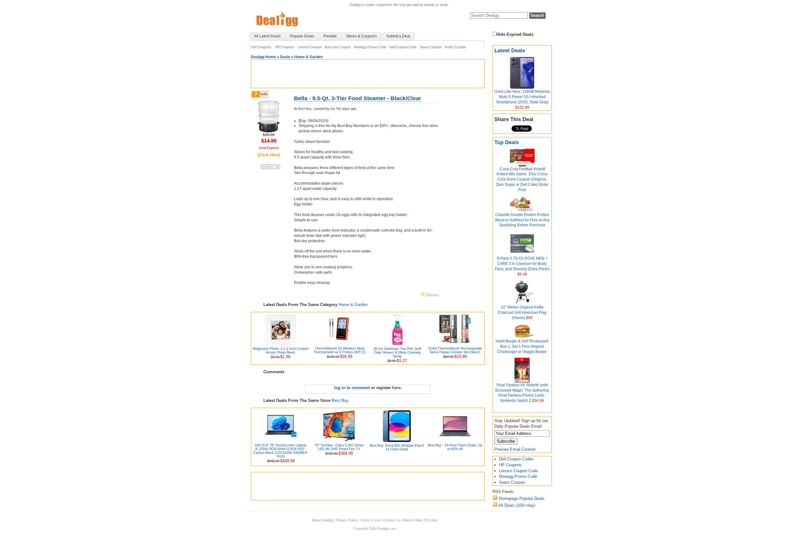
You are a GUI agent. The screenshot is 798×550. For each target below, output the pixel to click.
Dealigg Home (263, 57)
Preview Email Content (515, 449)
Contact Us (392, 520)
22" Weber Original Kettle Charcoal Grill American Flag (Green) (522, 312)
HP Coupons (285, 47)
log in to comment (352, 387)
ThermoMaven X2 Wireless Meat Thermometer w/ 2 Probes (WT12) (340, 350)
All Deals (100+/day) (516, 505)
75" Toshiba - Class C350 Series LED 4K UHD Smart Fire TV (339, 447)
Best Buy (305, 108)
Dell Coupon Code (403, 47)
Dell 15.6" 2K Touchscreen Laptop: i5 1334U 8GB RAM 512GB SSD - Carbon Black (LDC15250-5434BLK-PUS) (280, 450)
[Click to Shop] (269, 131)
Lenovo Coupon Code (518, 470)
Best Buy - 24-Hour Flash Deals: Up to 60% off (455, 447)
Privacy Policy (346, 520)
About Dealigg (322, 520)
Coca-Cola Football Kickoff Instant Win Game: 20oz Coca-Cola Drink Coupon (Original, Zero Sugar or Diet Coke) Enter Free (522, 179)
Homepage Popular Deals (521, 498)
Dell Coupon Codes (516, 459)
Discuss (432, 295)
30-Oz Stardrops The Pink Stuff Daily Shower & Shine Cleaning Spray (397, 352)
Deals (285, 57)
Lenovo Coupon (310, 47)
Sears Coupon (431, 47)
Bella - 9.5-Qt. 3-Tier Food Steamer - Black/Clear (357, 98)
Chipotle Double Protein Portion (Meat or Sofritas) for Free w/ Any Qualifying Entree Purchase (522, 220)
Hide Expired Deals (515, 34)
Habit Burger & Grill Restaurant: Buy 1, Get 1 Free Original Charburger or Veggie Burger (522, 346)
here (396, 387)
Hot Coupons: (261, 47)
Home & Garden (308, 57)
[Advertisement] (367, 74)
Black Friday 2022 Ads (420, 520)
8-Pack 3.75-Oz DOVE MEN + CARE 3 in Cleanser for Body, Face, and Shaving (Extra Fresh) (522, 263)
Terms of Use (370, 520)
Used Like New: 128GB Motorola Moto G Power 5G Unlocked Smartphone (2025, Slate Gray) (522, 96)
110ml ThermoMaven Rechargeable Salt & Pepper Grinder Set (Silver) (455, 350)
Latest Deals (509, 51)
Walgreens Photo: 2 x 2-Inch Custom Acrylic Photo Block (281, 350)
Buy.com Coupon (338, 47)
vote (263, 94)
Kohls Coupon (455, 47)
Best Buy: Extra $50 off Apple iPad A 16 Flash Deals (397, 447)
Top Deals (506, 142)
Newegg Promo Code (370, 47)
